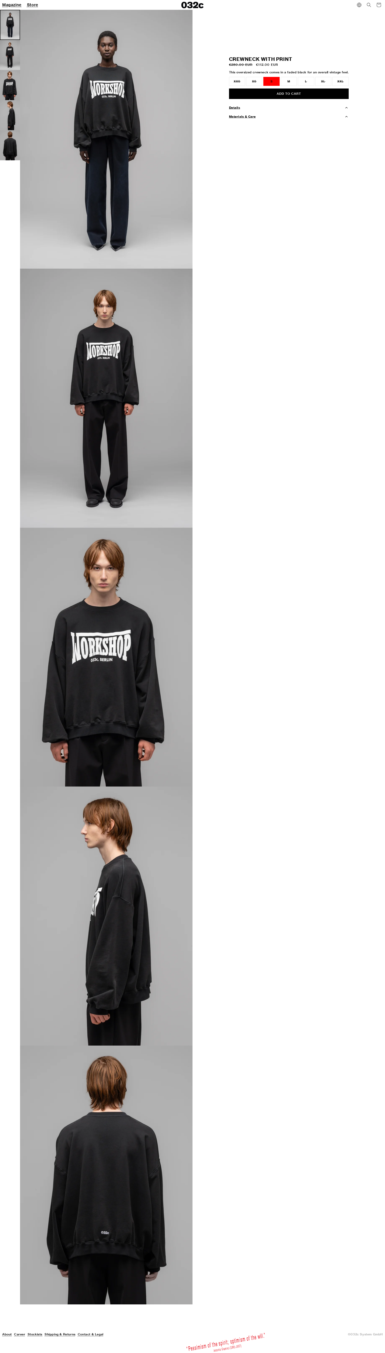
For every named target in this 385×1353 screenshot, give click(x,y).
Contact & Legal (90, 1334)
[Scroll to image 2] (10, 55)
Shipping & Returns (60, 1334)
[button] (369, 5)
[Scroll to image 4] (10, 115)
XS (257, 83)
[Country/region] (359, 5)
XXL (342, 83)
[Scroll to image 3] (10, 85)
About (7, 1334)
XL (326, 83)
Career (19, 1334)
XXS (239, 83)
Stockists (35, 1334)
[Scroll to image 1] (10, 25)
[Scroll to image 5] (10, 145)
